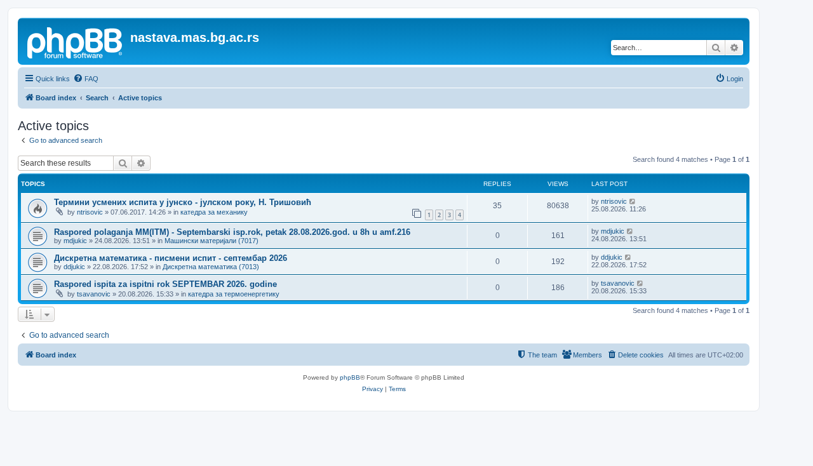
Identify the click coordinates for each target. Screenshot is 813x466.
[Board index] (75, 41)
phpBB (350, 377)
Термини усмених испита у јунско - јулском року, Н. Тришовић (182, 202)
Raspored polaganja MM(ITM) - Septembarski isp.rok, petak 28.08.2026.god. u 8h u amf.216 (232, 232)
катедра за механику (214, 212)
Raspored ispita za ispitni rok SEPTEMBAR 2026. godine (165, 284)
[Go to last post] (633, 201)
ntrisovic (90, 212)
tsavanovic (94, 294)
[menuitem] (85, 78)
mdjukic (75, 240)
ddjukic (74, 266)
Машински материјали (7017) (212, 240)
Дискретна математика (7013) (211, 266)
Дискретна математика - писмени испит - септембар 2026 (170, 258)
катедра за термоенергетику (233, 294)
